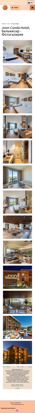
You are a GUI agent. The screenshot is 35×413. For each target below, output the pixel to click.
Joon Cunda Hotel (8, 2)
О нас (8, 23)
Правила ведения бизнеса (8, 408)
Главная (4, 23)
